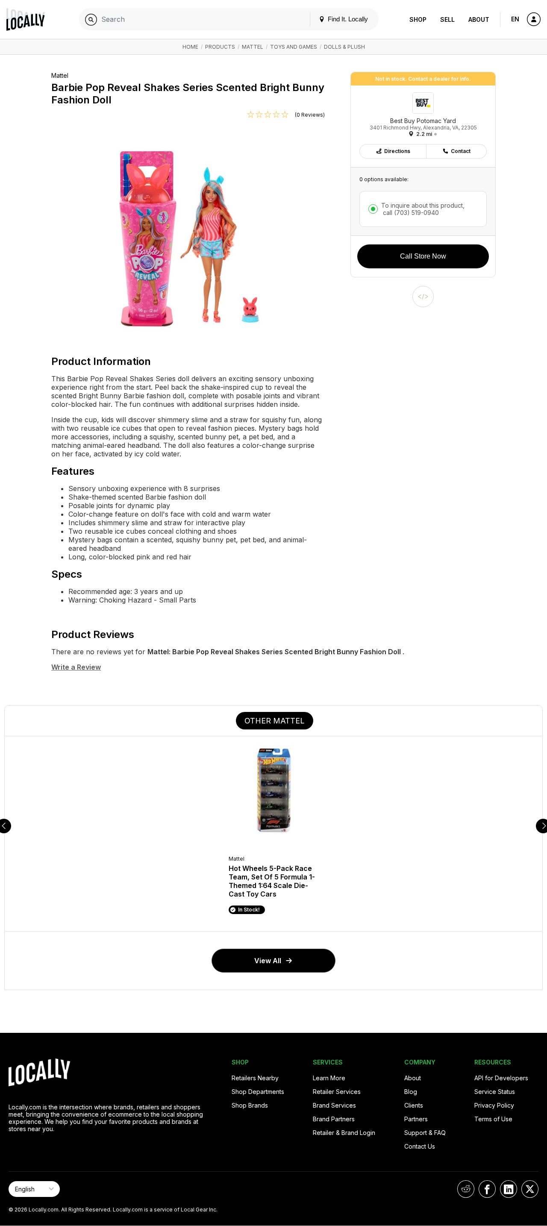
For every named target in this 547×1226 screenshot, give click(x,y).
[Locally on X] (529, 1189)
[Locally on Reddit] (465, 1189)
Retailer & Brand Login (344, 1132)
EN (515, 19)
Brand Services (334, 1105)
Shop (417, 19)
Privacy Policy (494, 1105)
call (410, 212)
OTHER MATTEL (274, 720)
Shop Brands (250, 1105)
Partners (416, 1119)
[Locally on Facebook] (487, 1189)
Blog (410, 1091)
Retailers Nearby (255, 1078)
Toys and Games (293, 47)
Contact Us (419, 1146)
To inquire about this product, (423, 209)
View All (267, 960)
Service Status (494, 1091)
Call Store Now (423, 256)
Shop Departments (258, 1091)
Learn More (329, 1078)
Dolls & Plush (344, 47)
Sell (447, 19)
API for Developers (501, 1078)
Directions (397, 151)
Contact (461, 151)
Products (220, 47)
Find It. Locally (347, 19)
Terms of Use (493, 1119)
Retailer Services (337, 1091)
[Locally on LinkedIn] (508, 1189)
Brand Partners (334, 1119)
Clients (413, 1105)
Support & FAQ (425, 1132)
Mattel (252, 47)
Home (190, 47)
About (478, 19)
